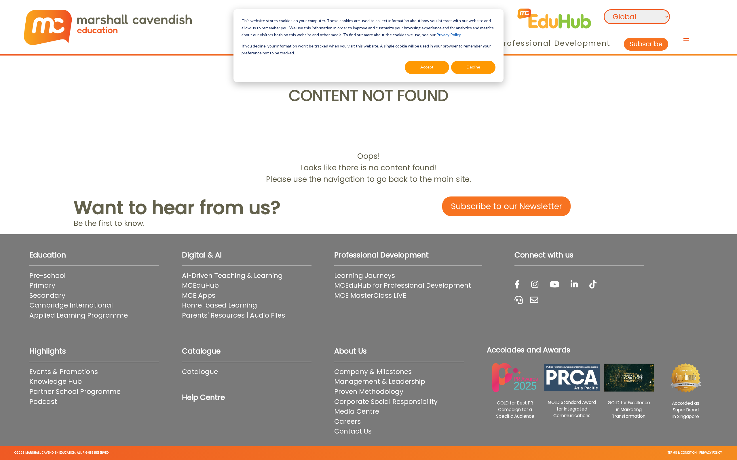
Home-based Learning (219, 305)
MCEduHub (200, 285)
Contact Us (353, 431)
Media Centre (356, 411)
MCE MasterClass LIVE (370, 295)
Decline (473, 66)
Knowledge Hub (55, 381)
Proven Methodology (368, 391)
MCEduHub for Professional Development (402, 285)
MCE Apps (198, 295)
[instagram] (534, 284)
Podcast (43, 401)
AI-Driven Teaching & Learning (232, 275)
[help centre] (518, 300)
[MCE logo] (107, 25)
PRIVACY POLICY (710, 453)
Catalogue (200, 371)
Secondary (47, 295)
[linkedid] (574, 284)
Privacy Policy (448, 34)
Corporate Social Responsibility (386, 401)
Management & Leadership (379, 381)
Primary (42, 285)
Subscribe (646, 44)
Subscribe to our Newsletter (506, 206)
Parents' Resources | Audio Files (233, 315)
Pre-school (47, 275)
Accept (427, 66)
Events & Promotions (63, 371)
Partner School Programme (75, 391)
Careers (347, 421)
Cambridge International (71, 305)
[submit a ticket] (534, 300)
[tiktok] (593, 284)
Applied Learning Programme (82, 315)
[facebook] (517, 284)
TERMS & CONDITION (682, 453)
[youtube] (554, 284)
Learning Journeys (364, 275)
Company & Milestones (373, 371)
